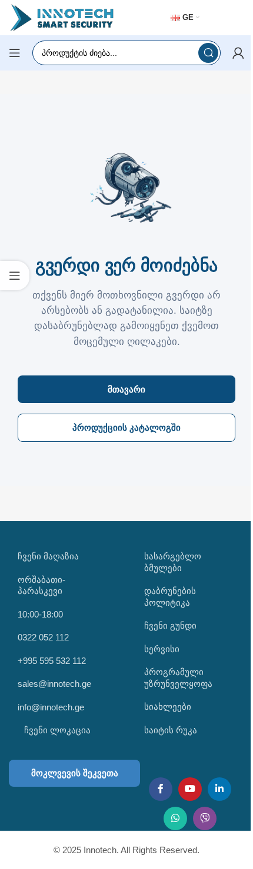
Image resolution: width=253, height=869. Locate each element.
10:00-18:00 (40, 614)
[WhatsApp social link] (175, 818)
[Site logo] (62, 17)
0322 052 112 (43, 637)
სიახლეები (167, 707)
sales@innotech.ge (54, 684)
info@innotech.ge (51, 707)
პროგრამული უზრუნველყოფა (178, 678)
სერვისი (161, 649)
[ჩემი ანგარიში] (238, 53)
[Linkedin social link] (219, 789)
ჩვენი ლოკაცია (56, 730)
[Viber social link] (205, 818)
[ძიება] (208, 53)
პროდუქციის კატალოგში (126, 427)
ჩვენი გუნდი (170, 625)
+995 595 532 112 (52, 661)
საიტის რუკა (170, 730)
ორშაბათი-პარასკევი (41, 585)
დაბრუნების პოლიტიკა (170, 597)
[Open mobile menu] (14, 53)
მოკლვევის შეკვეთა (74, 773)
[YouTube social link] (190, 789)
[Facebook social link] (160, 789)
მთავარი (126, 389)
